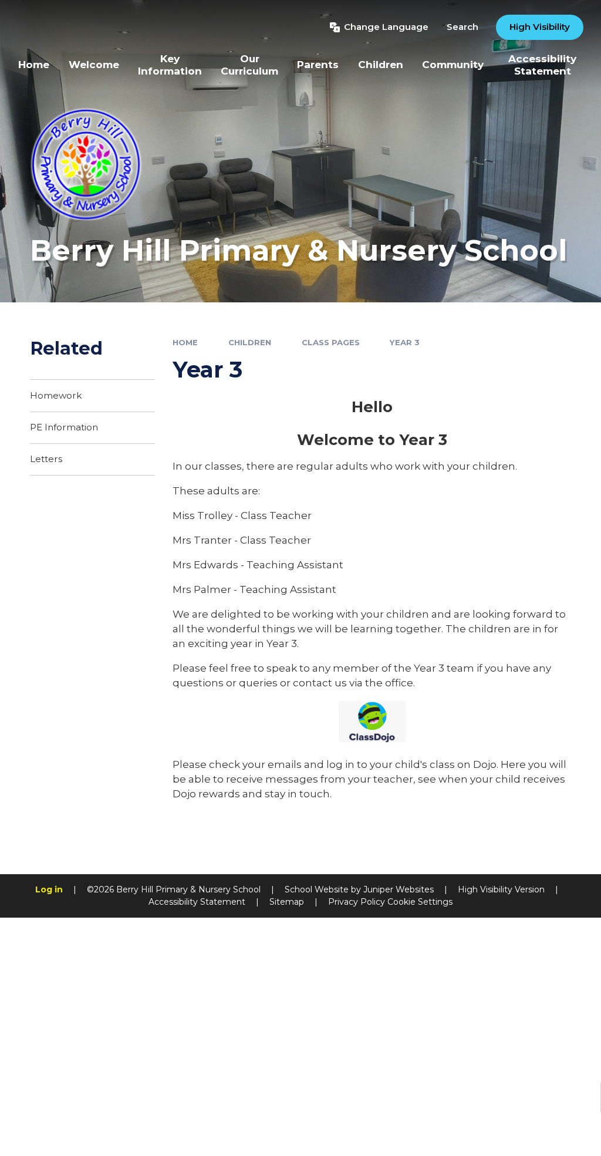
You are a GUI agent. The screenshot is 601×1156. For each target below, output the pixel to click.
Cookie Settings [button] (420, 902)
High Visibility (539, 26)
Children (249, 342)
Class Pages (331, 342)
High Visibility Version (501, 889)
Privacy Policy (356, 902)
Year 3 (405, 342)
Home (185, 342)
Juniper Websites (398, 889)
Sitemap (286, 902)
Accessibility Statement (196, 902)
